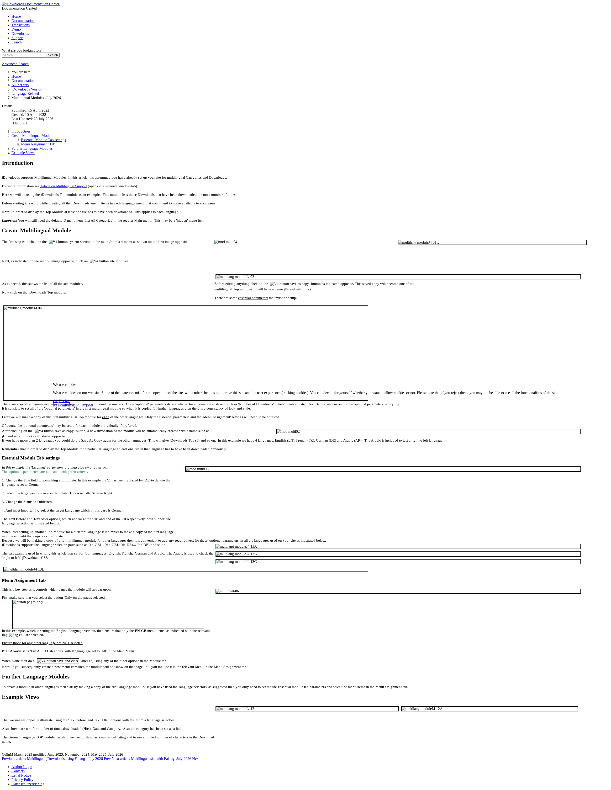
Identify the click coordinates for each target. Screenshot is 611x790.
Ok (55, 401)
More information (66, 405)
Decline (64, 401)
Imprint (87, 405)
